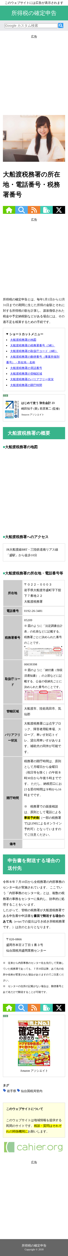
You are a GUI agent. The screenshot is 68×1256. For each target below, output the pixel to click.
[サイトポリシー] (46, 212)
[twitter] (59, 212)
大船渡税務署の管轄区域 (26, 373)
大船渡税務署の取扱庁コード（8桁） (34, 351)
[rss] (34, 212)
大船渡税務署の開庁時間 (26, 385)
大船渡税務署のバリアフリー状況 (32, 379)
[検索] (60, 26)
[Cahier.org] (33, 1152)
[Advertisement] (34, 73)
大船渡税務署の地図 (23, 339)
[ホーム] (9, 212)
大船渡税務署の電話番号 (26, 368)
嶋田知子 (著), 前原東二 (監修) (40, 408)
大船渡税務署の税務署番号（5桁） (32, 345)
